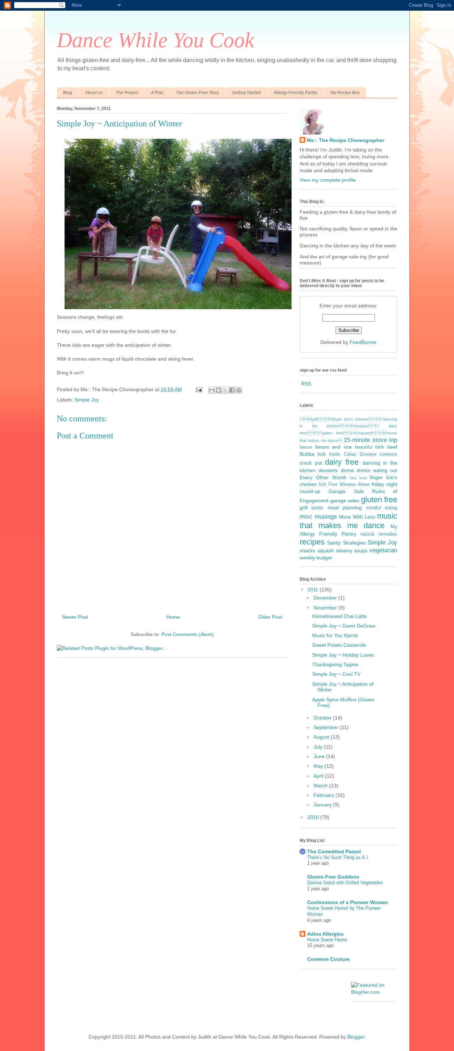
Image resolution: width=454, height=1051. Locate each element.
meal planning (345, 507)
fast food (358, 478)
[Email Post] (198, 389)
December (326, 598)
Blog (67, 92)
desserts (328, 470)
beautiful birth (369, 447)
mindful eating (381, 507)
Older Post (270, 617)
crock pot (311, 463)
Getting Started (246, 92)
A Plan (157, 92)
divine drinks (355, 470)
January (323, 805)
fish (322, 484)
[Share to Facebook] (232, 390)
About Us (94, 92)
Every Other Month (323, 477)
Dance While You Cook (155, 40)
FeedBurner (363, 342)
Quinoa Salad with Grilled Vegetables (345, 882)
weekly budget (316, 557)
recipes (312, 541)
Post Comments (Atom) (187, 634)
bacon (306, 447)
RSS (306, 384)
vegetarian (383, 550)
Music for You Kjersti (335, 635)
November (326, 608)
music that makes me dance (348, 520)
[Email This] (211, 390)
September (327, 727)
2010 (314, 817)
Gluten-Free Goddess (333, 877)
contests (388, 454)
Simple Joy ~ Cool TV (336, 674)
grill (304, 507)
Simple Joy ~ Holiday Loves (343, 655)
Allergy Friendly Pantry (295, 92)
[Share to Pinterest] (238, 390)
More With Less (357, 517)
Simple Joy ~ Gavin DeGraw (343, 626)
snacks (307, 550)
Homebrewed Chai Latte (339, 616)
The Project (127, 92)
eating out (385, 470)
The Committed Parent (334, 851)
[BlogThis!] (218, 390)
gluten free (379, 499)
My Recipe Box (345, 92)
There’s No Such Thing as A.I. (338, 857)
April (319, 776)
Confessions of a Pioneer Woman (347, 902)
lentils (317, 507)
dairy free (342, 462)
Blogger (355, 1037)
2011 (314, 589)
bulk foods (328, 454)
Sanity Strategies (346, 543)
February (325, 795)
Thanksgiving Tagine (335, 664)
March (321, 785)
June (320, 756)
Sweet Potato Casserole (339, 645)
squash (325, 550)
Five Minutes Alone (348, 484)
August (322, 737)
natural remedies (378, 534)
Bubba (307, 454)
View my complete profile (328, 180)
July (319, 747)
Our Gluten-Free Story (198, 92)
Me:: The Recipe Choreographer (345, 140)
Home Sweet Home (327, 939)
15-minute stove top (370, 440)
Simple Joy (86, 400)
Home (173, 617)
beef (392, 447)
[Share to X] (225, 390)
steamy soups (352, 550)
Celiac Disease (360, 454)
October (323, 718)
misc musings (318, 516)
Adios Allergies (325, 934)
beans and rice (333, 447)
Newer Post (75, 617)
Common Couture (328, 959)
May (319, 766)
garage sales (345, 500)
